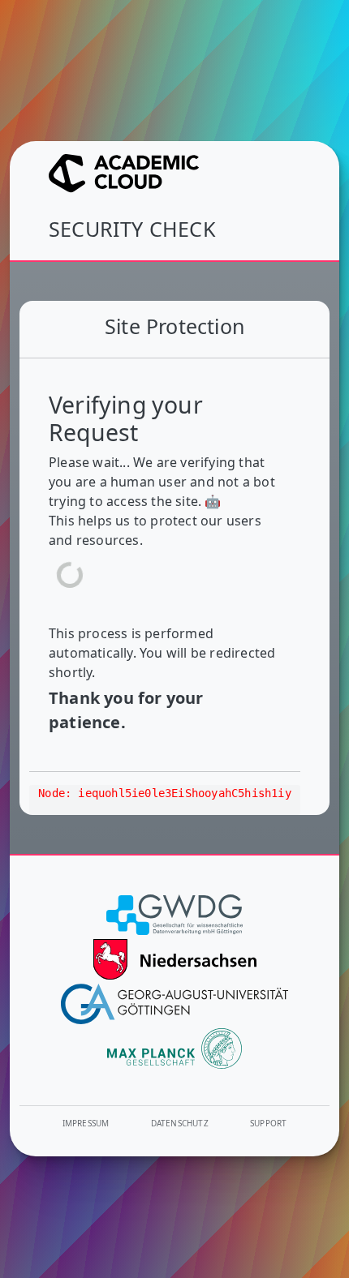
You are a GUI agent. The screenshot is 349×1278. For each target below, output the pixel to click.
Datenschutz (180, 1123)
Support (268, 1123)
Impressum (86, 1123)
